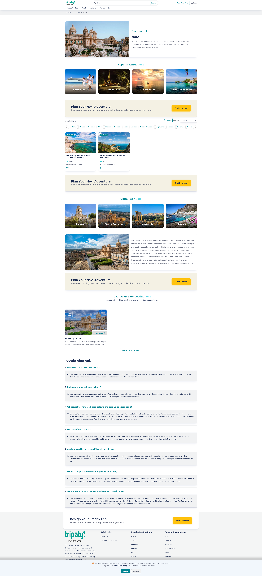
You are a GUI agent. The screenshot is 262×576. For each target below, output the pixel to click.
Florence (91, 127)
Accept (125, 571)
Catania (117, 127)
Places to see (72, 8)
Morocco (134, 544)
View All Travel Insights (131, 350)
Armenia (168, 544)
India (167, 552)
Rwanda (168, 556)
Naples (108, 127)
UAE (132, 552)
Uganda (134, 548)
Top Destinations (89, 8)
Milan (100, 127)
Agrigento (160, 127)
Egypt (133, 536)
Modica (134, 127)
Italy (78, 12)
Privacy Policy (121, 566)
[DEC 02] (86, 322)
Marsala (171, 127)
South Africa (170, 548)
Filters (168, 120)
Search (154, 3)
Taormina (191, 127)
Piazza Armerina (147, 127)
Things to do (105, 8)
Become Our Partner (109, 540)
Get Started (181, 108)
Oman (133, 556)
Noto (126, 127)
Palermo (180, 127)
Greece (168, 540)
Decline (136, 571)
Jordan (134, 540)
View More (98, 333)
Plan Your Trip (182, 3)
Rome (74, 127)
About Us (104, 536)
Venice (82, 127)
